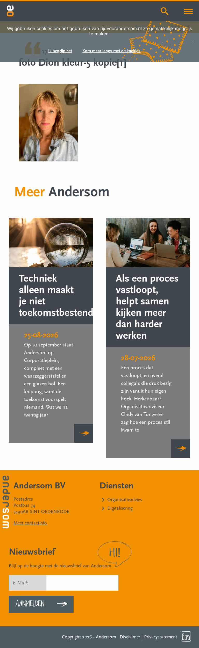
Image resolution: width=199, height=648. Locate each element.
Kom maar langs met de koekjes (111, 51)
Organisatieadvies (124, 499)
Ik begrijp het (60, 51)
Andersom (106, 637)
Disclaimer (130, 637)
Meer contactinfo (30, 523)
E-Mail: (20, 583)
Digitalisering (120, 508)
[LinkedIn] (186, 636)
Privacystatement (160, 637)
